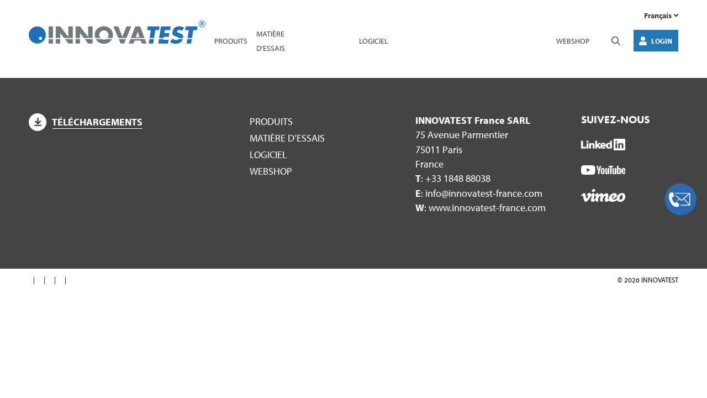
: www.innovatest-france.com (480, 207)
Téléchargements (97, 122)
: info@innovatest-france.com (478, 193)
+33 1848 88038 (457, 178)
